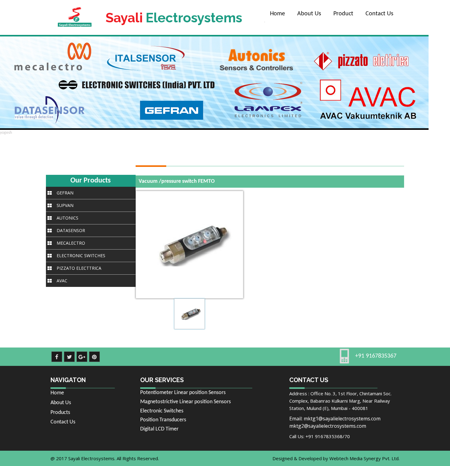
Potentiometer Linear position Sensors (183, 393)
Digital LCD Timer (159, 429)
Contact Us (379, 14)
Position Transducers (163, 420)
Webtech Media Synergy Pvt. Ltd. (364, 458)
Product (343, 14)
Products (60, 412)
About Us (309, 14)
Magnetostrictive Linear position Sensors (185, 402)
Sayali (174, 17)
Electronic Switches (161, 411)
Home (277, 14)
